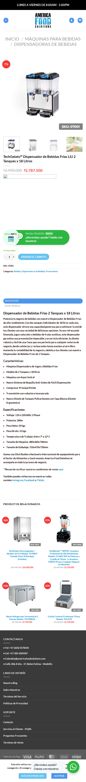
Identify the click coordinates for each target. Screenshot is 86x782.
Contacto (8, 722)
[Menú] (6, 20)
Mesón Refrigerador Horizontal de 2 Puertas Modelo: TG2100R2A (22, 617)
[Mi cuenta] (71, 20)
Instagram (17, 480)
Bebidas (17, 271)
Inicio (12, 38)
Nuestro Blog (10, 682)
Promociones (52, 271)
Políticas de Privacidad (15, 703)
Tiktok (40, 480)
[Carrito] (80, 20)
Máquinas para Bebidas (53, 38)
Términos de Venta (13, 742)
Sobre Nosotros (11, 689)
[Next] (76, 93)
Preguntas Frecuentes (15, 735)
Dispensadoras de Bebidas (45, 44)
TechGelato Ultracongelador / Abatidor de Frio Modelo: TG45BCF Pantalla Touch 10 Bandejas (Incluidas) (22, 555)
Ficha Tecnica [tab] (12, 306)
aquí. (61, 469)
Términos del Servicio (14, 696)
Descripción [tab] (12, 301)
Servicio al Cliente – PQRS (17, 729)
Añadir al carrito (33, 256)
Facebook (29, 480)
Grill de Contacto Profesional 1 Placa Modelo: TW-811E (64, 617)
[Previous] (10, 93)
